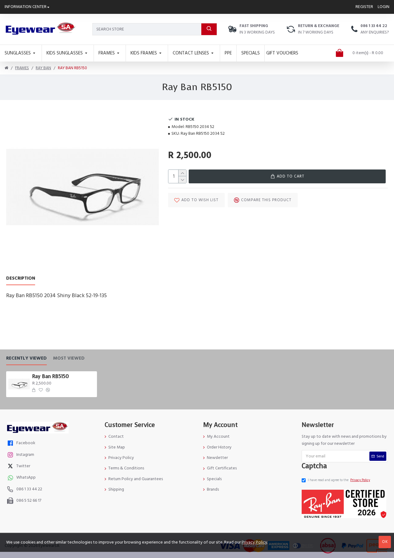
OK (385, 541)
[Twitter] (11, 466)
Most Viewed (69, 358)
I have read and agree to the (339, 480)
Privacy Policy (254, 542)
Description (20, 278)
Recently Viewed (26, 358)
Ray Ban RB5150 (50, 376)
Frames (22, 68)
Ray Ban (43, 68)
